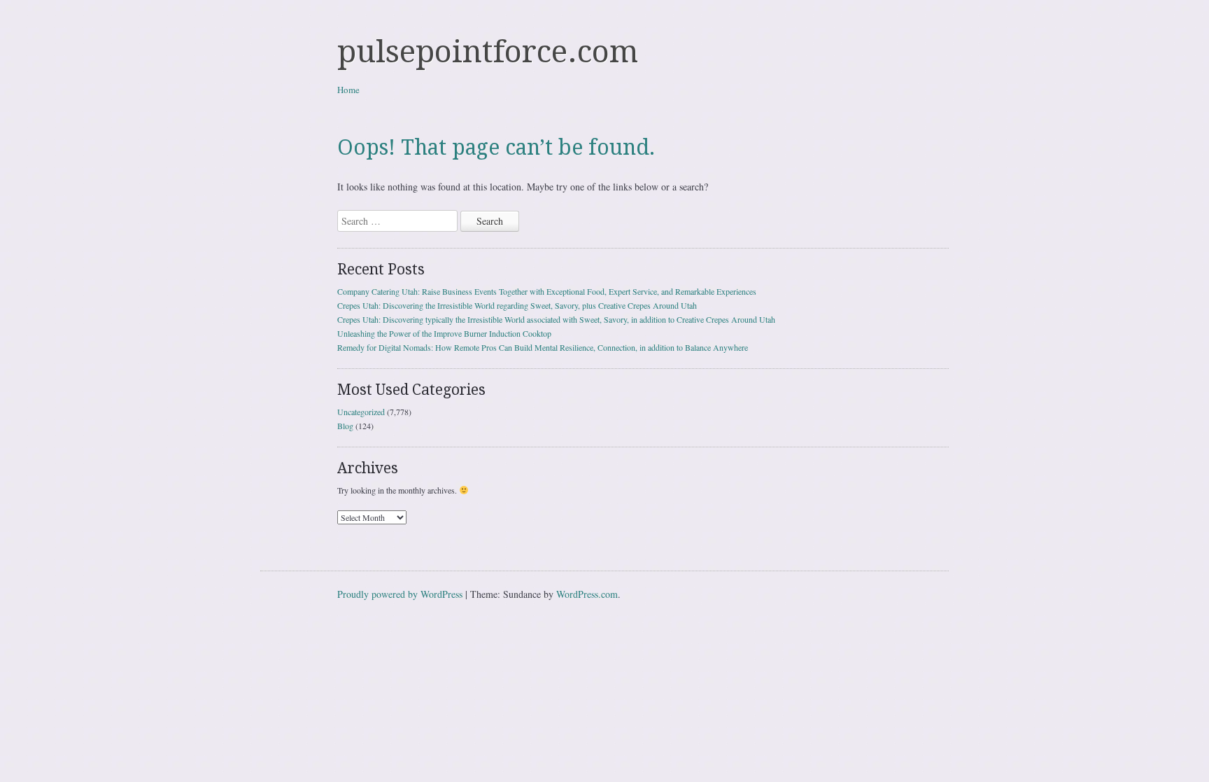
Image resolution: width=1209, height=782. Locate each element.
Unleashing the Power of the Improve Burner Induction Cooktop (444, 333)
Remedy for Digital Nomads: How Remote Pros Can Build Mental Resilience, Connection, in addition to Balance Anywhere (542, 347)
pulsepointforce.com (487, 52)
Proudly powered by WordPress (399, 594)
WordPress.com (587, 594)
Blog (345, 425)
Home (348, 89)
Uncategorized (361, 411)
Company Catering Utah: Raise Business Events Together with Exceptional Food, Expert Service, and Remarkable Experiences (546, 291)
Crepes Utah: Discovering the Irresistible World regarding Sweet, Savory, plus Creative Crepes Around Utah (517, 305)
